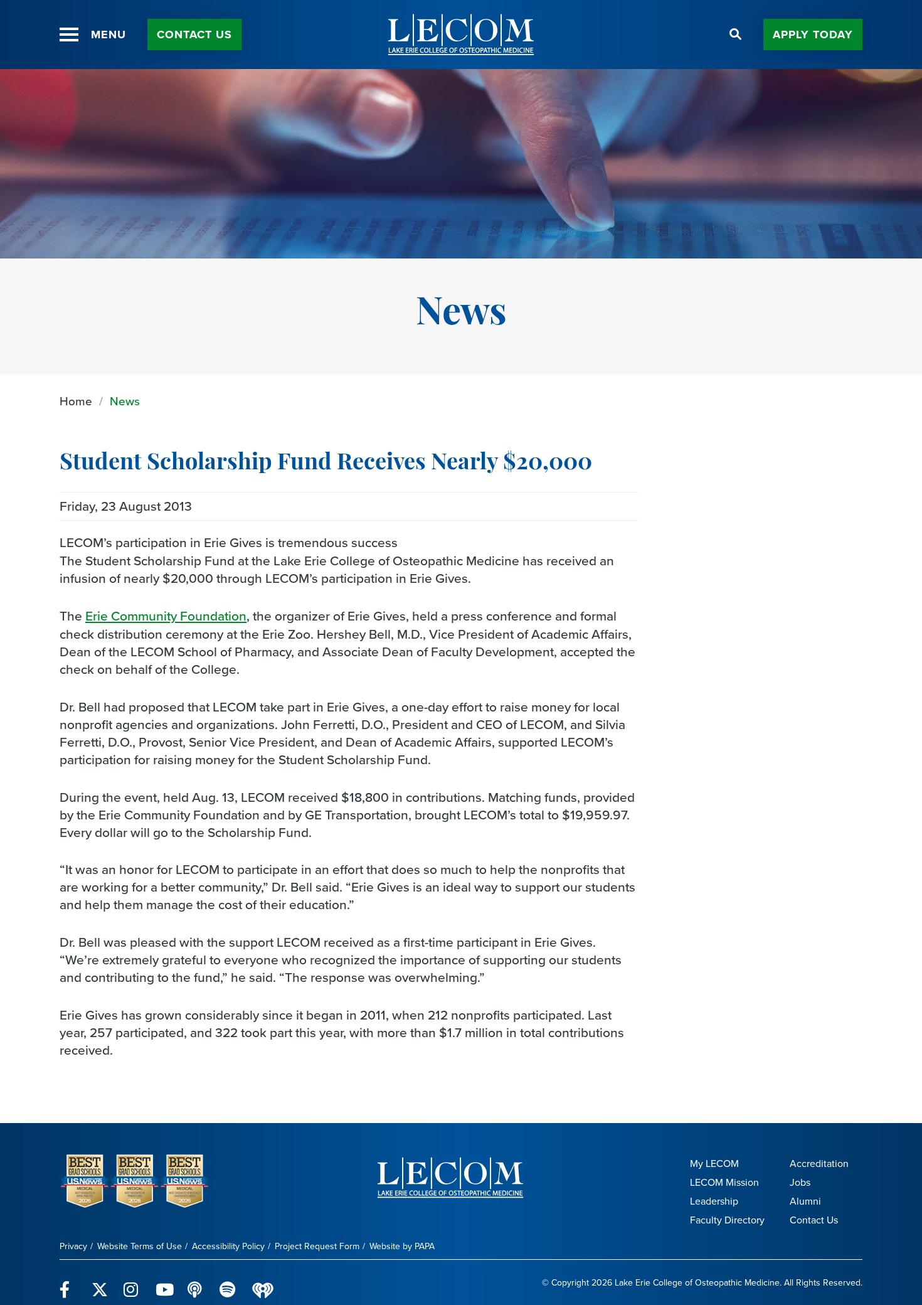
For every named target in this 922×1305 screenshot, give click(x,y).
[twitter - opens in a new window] (100, 1282)
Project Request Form (317, 1246)
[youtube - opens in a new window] (164, 1282)
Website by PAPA (402, 1246)
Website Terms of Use (139, 1246)
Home (76, 401)
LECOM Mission (724, 1182)
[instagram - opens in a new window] (132, 1282)
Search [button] (735, 34)
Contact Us (194, 34)
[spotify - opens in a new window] (228, 1282)
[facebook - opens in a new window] (68, 1282)
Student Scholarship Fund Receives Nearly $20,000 (326, 463)
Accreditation (819, 1163)
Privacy (73, 1246)
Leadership (714, 1201)
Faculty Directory (727, 1220)
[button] (69, 34)
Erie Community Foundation (165, 616)
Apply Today (813, 34)
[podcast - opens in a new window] (196, 1282)
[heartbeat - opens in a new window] (263, 1283)
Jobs (800, 1182)
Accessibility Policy (228, 1246)
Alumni (805, 1201)
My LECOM (714, 1163)
